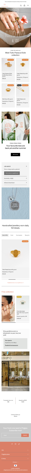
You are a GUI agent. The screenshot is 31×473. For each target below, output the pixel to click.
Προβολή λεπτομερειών (11, 345)
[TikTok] (19, 444)
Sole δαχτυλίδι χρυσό (7, 99)
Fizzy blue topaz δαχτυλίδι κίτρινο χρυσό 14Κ (22, 313)
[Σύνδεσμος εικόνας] (8, 309)
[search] (21, 5)
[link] (23, 282)
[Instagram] (15, 444)
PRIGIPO (17, 468)
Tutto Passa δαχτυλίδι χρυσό (9, 269)
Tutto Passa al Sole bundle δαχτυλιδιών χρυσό (7, 75)
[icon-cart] (24, 5)
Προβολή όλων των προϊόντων (15, 282)
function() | (25, 470)
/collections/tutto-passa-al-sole (7, 8)
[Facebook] (12, 444)
